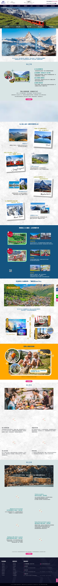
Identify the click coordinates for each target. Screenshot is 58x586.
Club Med (38, 5)
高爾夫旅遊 (45, 5)
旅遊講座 (50, 3)
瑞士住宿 (51, 26)
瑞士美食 (40, 26)
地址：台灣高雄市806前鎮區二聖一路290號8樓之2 (30, 575)
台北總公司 (26, 566)
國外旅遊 (11, 5)
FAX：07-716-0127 (48, 575)
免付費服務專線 (50, 1)
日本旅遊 (18, 5)
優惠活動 (47, 3)
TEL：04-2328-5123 (43, 571)
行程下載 (57, 581)
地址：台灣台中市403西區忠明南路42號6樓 (29, 571)
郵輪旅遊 (25, 5)
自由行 (32, 5)
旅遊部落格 (53, 5)
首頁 (1, 7)
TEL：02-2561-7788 (43, 567)
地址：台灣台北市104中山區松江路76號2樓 (29, 567)
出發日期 (18, 26)
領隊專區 (53, 3)
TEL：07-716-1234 (42, 575)
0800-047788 (54, 1)
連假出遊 (4, 5)
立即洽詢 (7, 26)
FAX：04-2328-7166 (49, 571)
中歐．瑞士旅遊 (4, 7)
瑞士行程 (29, 26)
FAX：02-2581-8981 (49, 567)
